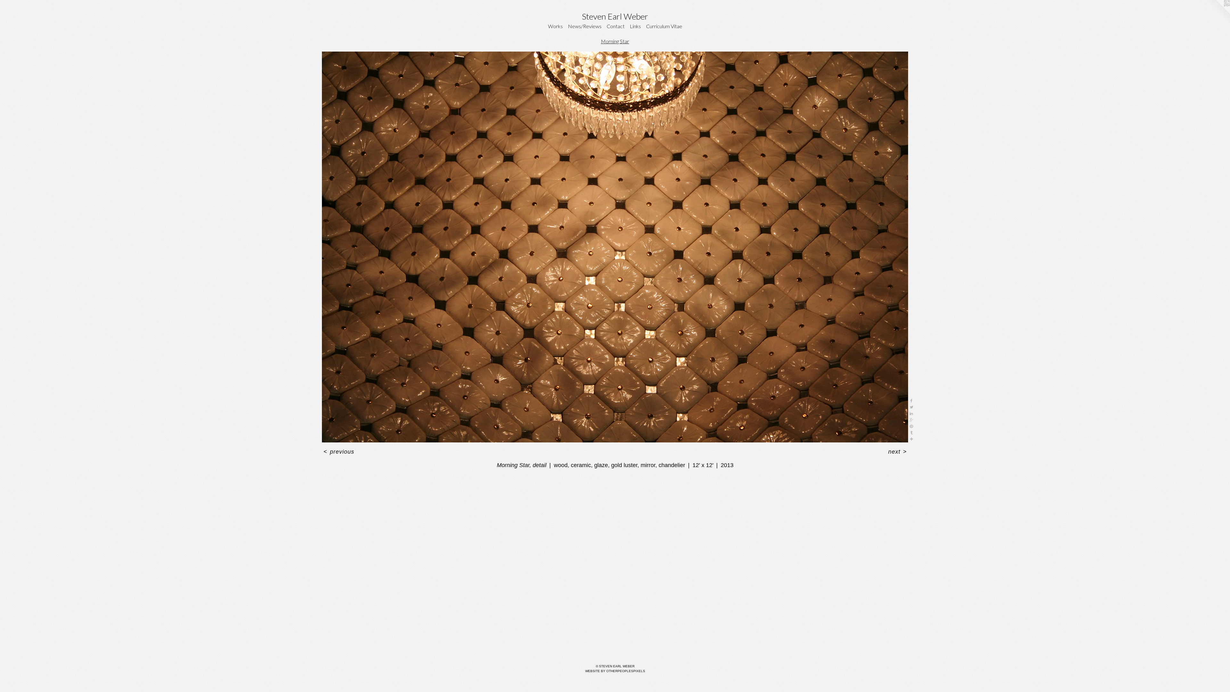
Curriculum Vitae (664, 26)
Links (635, 26)
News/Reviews (585, 26)
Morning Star (615, 41)
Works (555, 26)
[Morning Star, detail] (615, 247)
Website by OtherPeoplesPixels (615, 671)
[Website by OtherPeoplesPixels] (1217, 13)
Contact (616, 26)
